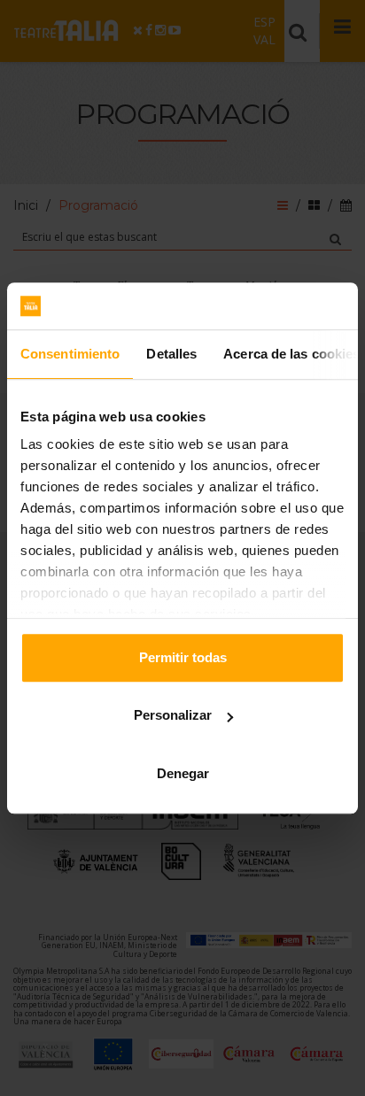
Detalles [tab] (171, 353)
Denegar (183, 773)
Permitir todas (183, 657)
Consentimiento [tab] (70, 353)
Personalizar (173, 714)
